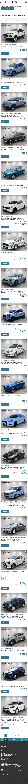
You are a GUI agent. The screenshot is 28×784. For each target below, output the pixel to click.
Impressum (3, 744)
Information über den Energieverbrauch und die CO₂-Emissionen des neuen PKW (16, 581)
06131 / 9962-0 (7, 758)
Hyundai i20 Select (7, 465)
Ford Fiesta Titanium (8, 182)
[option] (14, 33)
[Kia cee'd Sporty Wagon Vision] (14, 706)
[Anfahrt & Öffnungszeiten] (18, 739)
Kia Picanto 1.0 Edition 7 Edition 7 (13, 572)
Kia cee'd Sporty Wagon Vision (12, 717)
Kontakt (2, 743)
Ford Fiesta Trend (7, 79)
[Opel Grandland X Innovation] (14, 384)
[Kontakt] (14, 739)
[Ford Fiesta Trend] (14, 68)
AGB (1, 748)
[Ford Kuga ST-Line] (14, 671)
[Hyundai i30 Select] (14, 418)
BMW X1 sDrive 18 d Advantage (12, 614)
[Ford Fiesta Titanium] (14, 170)
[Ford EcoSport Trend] (14, 33)
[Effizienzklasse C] (3, 577)
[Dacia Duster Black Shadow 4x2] (14, 136)
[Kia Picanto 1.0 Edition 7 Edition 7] (14, 560)
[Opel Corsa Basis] (14, 205)
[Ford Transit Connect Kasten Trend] (14, 491)
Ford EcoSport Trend (8, 44)
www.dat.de (5, 781)
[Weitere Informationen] (8, 2)
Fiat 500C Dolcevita (8, 360)
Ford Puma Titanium (8, 648)
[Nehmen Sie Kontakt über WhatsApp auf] (22, 739)
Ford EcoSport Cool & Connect (12, 325)
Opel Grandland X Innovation (11, 395)
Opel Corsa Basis (7, 216)
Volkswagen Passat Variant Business (14, 537)
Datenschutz (3, 746)
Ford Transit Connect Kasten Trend (13, 502)
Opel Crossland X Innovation (11, 113)
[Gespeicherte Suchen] (6, 739)
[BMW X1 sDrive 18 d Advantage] (14, 603)
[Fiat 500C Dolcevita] (14, 349)
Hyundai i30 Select (7, 430)
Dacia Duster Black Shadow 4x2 (12, 147)
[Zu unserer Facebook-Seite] (2, 751)
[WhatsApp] (2, 739)
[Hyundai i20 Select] (14, 454)
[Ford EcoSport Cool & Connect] (14, 313)
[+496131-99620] (10, 739)
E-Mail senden (4, 761)
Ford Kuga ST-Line (7, 683)
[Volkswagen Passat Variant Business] (14, 526)
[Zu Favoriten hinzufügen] (26, 25)
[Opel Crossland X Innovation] (14, 102)
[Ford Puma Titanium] (14, 637)
